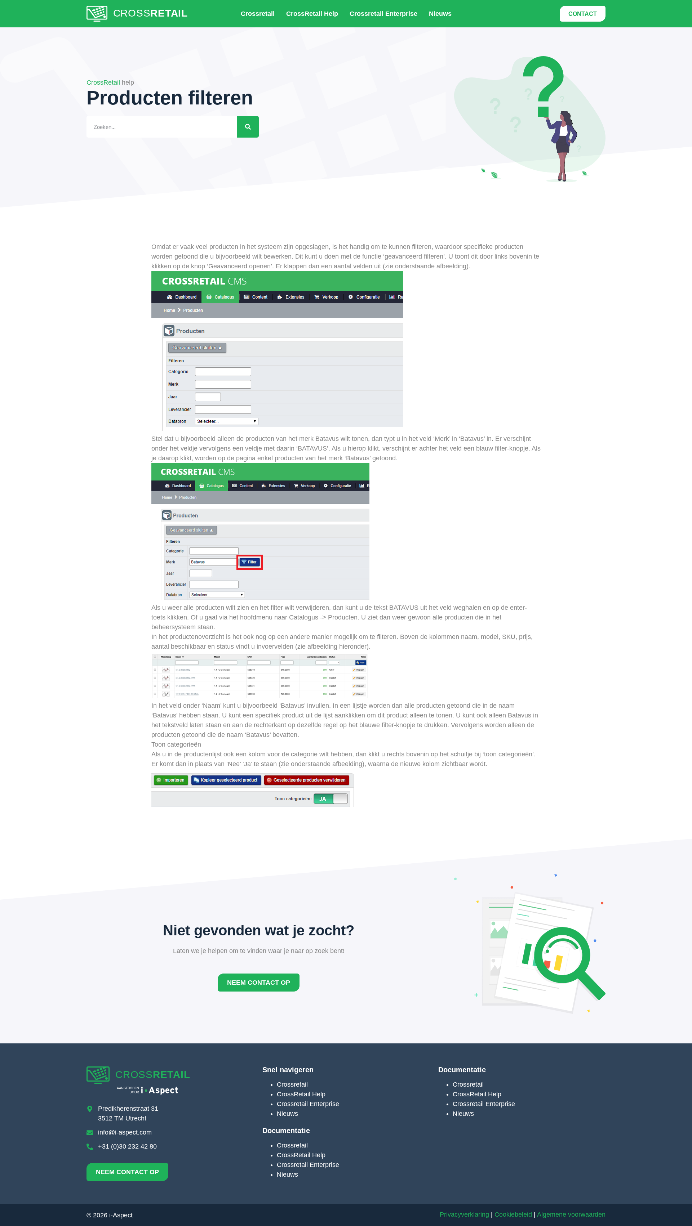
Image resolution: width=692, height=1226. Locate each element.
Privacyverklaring (464, 1214)
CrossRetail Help (312, 13)
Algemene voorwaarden (571, 1214)
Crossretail (258, 13)
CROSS (150, 13)
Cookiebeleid (513, 1214)
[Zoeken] (248, 127)
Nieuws (440, 13)
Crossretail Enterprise (383, 13)
